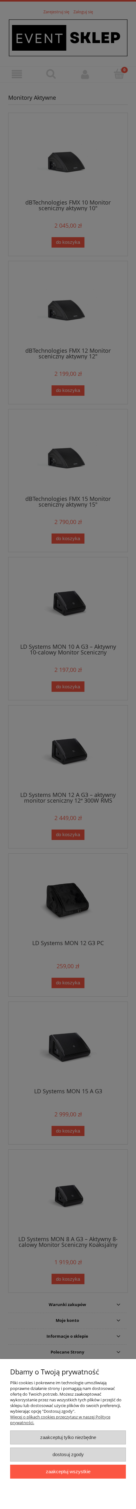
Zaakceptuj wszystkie (68, 1471)
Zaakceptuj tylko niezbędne (68, 1437)
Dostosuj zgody (68, 1454)
